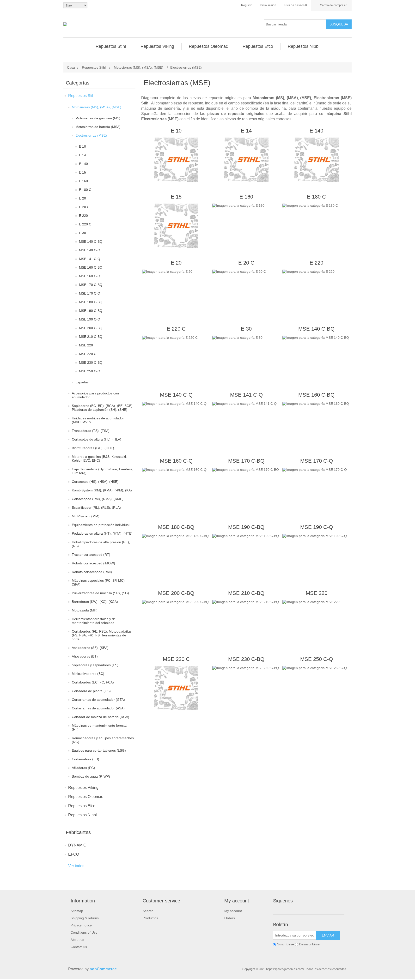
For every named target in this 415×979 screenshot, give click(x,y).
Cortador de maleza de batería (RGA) (100, 717)
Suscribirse (285, 944)
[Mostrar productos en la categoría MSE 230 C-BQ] (246, 688)
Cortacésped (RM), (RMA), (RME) (97, 499)
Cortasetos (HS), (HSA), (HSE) (95, 481)
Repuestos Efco (81, 806)
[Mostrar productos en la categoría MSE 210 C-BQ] (246, 622)
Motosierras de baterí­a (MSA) (98, 127)
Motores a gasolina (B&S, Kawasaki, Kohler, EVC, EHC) (99, 458)
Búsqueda (339, 24)
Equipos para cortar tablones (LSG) (99, 750)
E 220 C (85, 224)
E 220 (83, 216)
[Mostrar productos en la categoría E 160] (246, 226)
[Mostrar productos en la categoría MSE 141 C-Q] (246, 424)
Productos (150, 918)
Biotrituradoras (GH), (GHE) (93, 448)
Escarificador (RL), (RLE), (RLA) (96, 507)
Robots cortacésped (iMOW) (93, 563)
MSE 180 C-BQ (90, 302)
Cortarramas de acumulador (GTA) (98, 699)
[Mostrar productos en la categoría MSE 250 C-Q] (316, 688)
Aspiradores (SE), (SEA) (90, 648)
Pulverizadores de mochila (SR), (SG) (100, 593)
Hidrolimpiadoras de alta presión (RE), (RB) (101, 544)
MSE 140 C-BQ (90, 241)
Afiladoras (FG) (83, 768)
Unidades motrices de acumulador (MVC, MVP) (98, 420)
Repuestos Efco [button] (258, 46)
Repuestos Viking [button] (157, 46)
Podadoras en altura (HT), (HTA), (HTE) (102, 533)
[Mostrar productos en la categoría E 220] (316, 292)
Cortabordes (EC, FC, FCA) (93, 682)
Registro (246, 5)
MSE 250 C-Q (89, 371)
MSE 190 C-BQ (90, 311)
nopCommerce (103, 969)
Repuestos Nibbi (82, 815)
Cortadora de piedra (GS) (91, 691)
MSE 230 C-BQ (90, 362)
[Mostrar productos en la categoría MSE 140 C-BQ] (316, 358)
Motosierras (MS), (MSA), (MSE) (96, 107)
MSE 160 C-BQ (90, 267)
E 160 (83, 181)
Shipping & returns (85, 918)
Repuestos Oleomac (85, 797)
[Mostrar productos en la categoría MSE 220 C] (176, 688)
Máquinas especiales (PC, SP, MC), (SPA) (99, 582)
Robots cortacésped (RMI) (92, 572)
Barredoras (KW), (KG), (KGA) (95, 602)
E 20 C (84, 207)
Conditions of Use (84, 932)
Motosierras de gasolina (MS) (97, 118)
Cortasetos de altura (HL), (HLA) (96, 439)
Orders (229, 918)
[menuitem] (110, 46)
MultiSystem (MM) (85, 516)
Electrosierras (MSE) (91, 135)
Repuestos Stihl (81, 96)
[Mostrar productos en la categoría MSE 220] (316, 622)
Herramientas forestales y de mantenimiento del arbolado (94, 621)
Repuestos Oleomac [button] (208, 46)
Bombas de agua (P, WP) (91, 776)
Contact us (79, 947)
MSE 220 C (87, 354)
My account (233, 911)
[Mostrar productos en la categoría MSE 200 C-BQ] (176, 622)
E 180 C (85, 190)
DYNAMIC (77, 845)
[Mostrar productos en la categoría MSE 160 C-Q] (176, 490)
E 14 (82, 155)
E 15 (82, 172)
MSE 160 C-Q (89, 276)
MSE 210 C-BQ (90, 336)
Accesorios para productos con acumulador (95, 395)
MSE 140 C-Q (89, 250)
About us (77, 940)
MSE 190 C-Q (89, 319)
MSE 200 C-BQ (90, 328)
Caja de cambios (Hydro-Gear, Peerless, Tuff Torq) (102, 471)
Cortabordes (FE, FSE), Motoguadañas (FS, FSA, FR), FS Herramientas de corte (102, 635)
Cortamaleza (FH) (85, 759)
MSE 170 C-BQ (90, 285)
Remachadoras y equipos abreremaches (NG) (103, 740)
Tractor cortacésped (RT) (91, 554)
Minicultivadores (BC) (88, 674)
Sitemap (77, 911)
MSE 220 (86, 345)
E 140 (83, 164)
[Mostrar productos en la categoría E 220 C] (176, 358)
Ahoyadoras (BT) (85, 656)
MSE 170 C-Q (89, 293)
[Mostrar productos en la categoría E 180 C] (316, 226)
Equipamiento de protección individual (100, 525)
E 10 (82, 146)
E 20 (82, 198)
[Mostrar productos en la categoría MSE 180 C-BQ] (176, 556)
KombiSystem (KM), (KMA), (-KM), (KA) (102, 490)
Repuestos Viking (83, 788)
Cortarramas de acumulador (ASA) (98, 708)
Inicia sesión (268, 5)
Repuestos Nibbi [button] (303, 46)
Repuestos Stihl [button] (111, 46)
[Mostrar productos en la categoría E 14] (246, 160)
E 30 (82, 233)
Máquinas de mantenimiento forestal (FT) (99, 727)
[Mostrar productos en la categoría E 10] (176, 160)
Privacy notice (81, 925)
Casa (71, 67)
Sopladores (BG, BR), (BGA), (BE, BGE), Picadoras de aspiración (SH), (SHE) (103, 407)
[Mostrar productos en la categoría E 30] (246, 358)
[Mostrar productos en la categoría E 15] (176, 226)
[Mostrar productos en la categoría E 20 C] (246, 292)
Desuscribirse (309, 944)
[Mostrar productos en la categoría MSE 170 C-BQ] (246, 490)
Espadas (82, 382)
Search (148, 911)
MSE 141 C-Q (89, 259)
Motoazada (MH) (85, 610)
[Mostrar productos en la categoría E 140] (316, 160)
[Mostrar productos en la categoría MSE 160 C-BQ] (316, 424)
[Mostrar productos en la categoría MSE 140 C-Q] (176, 424)
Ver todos (76, 866)
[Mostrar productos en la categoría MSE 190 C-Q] (316, 556)
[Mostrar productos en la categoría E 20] (176, 292)
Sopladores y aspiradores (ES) (95, 665)
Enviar (328, 935)
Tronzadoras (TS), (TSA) (91, 431)
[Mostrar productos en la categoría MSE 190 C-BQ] (246, 556)
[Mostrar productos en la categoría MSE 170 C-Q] (316, 490)
